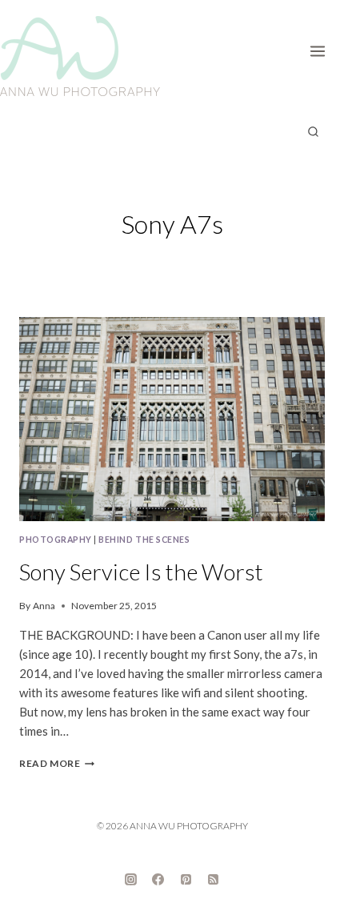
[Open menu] (323, 48)
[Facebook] (158, 879)
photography (55, 539)
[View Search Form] (313, 132)
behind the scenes (144, 539)
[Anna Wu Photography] (80, 56)
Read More (56, 763)
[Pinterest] (186, 879)
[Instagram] (130, 879)
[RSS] (214, 879)
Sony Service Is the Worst (141, 571)
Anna (44, 606)
